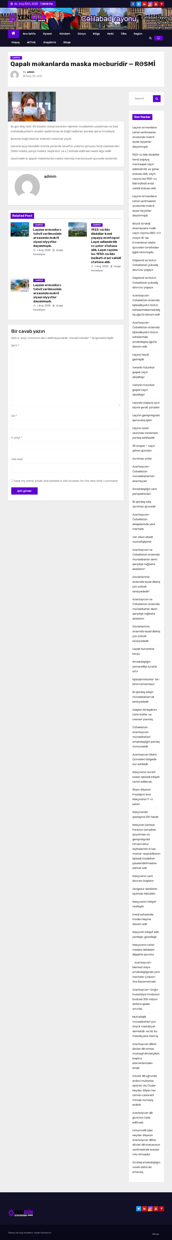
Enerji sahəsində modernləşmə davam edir (142, 919)
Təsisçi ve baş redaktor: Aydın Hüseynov (29, 1232)
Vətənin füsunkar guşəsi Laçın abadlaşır (143, 372)
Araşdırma (49, 42)
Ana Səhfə (29, 33)
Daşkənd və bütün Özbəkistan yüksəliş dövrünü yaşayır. (145, 265)
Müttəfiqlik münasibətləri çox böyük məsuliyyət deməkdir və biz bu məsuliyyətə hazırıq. (145, 1026)
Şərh (15, 345)
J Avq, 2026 (43, 250)
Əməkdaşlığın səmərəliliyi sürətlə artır (144, 666)
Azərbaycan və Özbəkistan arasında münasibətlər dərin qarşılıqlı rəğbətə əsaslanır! (146, 559)
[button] (150, 38)
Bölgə (96, 33)
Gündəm (64, 33)
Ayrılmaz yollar (142, 459)
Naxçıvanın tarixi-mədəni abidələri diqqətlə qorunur (143, 949)
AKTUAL (31, 42)
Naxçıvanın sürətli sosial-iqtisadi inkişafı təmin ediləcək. (146, 777)
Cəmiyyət (16, 57)
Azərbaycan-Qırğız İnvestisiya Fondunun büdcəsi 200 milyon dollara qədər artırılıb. (146, 999)
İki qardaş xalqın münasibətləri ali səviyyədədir (143, 697)
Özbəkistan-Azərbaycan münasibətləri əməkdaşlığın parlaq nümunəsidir (146, 736)
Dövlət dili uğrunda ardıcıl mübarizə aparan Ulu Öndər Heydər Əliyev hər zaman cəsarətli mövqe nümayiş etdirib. (144, 1090)
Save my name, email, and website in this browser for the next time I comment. (66, 481)
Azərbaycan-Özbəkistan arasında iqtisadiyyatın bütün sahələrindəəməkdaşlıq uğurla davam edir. (146, 305)
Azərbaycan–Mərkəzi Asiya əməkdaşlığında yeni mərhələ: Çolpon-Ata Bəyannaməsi (146, 972)
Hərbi (110, 33)
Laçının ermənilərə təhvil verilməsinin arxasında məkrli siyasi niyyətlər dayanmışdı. (47, 238)
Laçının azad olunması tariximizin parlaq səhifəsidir (145, 433)
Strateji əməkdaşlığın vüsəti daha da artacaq (146, 1167)
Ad (14, 416)
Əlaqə (67, 42)
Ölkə (123, 33)
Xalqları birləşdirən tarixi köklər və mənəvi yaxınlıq (144, 714)
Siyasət (47, 33)
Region (138, 33)
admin (30, 72)
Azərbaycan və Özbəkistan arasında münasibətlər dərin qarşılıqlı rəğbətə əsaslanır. (146, 609)
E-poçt (17, 438)
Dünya (82, 33)
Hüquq (16, 42)
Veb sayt (17, 459)
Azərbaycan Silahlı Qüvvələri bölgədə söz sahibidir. (144, 759)
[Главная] (13, 33)
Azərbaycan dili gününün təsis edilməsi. (142, 1117)
